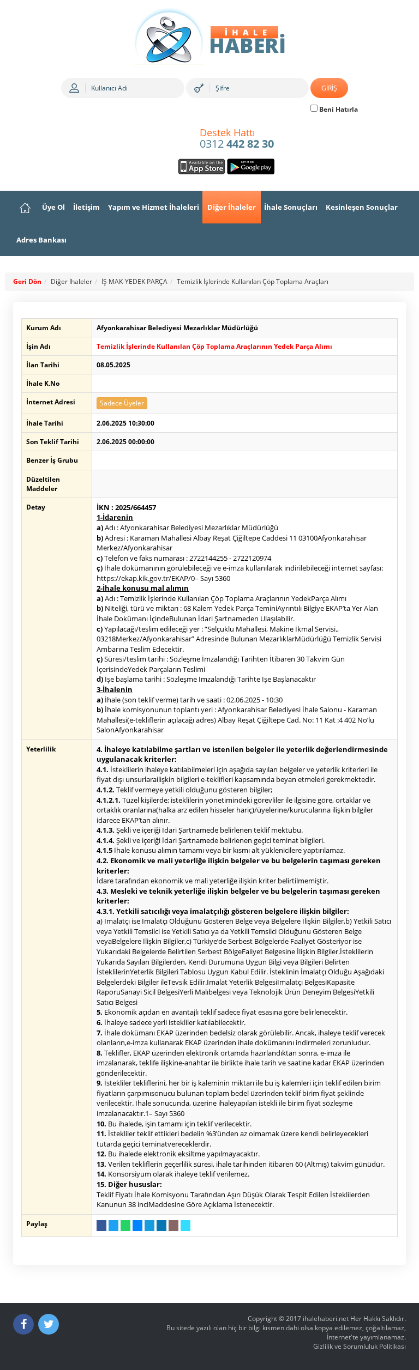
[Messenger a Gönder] (137, 1225)
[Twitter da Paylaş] (113, 1225)
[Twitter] (48, 1324)
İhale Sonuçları (291, 207)
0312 (237, 139)
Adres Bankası (41, 240)
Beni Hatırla (338, 109)
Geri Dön (27, 281)
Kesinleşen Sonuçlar (362, 207)
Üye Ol (53, 207)
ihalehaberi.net (326, 1318)
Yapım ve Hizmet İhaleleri (153, 207)
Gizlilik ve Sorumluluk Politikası (359, 1346)
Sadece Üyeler (122, 403)
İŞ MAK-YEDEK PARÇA (134, 281)
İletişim (86, 207)
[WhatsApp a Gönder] (125, 1225)
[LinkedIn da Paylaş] (161, 1225)
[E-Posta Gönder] (173, 1225)
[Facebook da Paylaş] (101, 1225)
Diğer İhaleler (231, 207)
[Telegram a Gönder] (149, 1225)
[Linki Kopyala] (185, 1225)
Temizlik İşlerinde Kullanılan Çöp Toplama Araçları (252, 281)
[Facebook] (23, 1324)
